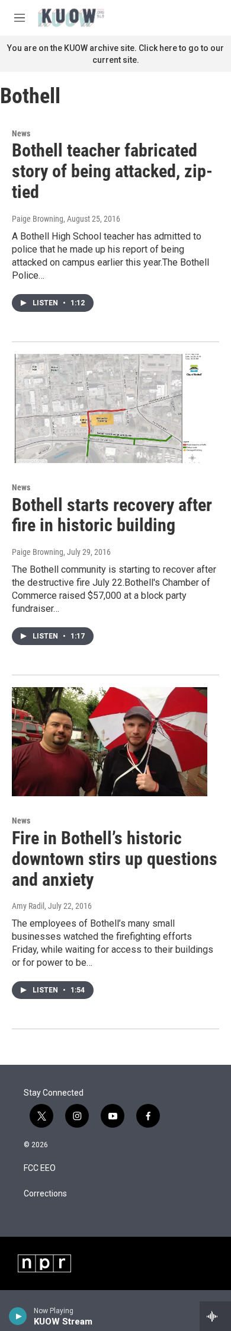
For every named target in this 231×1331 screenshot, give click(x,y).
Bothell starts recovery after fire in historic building (112, 515)
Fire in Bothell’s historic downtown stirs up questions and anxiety (114, 859)
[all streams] (215, 1316)
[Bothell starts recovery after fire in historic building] (109, 408)
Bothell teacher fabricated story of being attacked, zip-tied (112, 171)
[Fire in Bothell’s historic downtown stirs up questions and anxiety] (109, 741)
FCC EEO (40, 1168)
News (21, 133)
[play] (18, 1316)
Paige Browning (37, 219)
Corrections (45, 1193)
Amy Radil (28, 906)
